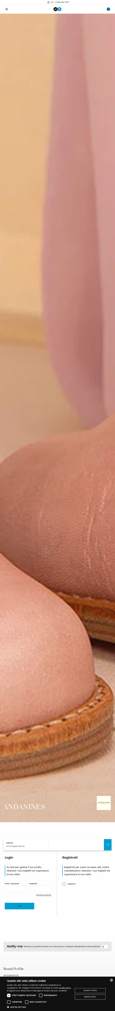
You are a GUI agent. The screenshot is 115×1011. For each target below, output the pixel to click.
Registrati (71, 884)
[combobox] (111, 980)
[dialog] (57, 994)
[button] (39, 1007)
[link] (108, 9)
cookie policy (65, 988)
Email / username (12, 884)
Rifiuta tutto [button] (90, 997)
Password (33, 884)
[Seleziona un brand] (57, 9)
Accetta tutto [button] (90, 990)
